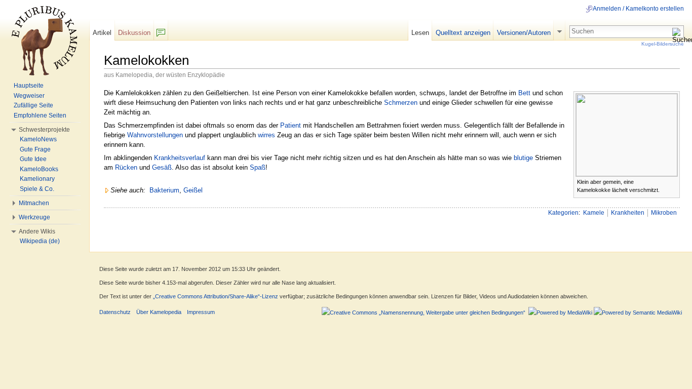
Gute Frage (35, 149)
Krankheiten (627, 212)
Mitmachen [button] (34, 203)
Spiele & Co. (37, 188)
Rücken (126, 167)
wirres (266, 135)
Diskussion (134, 32)
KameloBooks (39, 169)
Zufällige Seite (33, 105)
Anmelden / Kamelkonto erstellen (638, 8)
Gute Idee (33, 159)
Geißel (193, 190)
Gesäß (162, 167)
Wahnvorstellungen (155, 135)
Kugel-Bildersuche (662, 44)
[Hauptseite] (44, 40)
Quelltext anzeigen (463, 32)
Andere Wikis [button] (37, 231)
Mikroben (664, 212)
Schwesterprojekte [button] (44, 129)
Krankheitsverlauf (179, 158)
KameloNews (38, 139)
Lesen (420, 32)
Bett (524, 93)
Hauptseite (29, 85)
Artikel (102, 32)
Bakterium (164, 190)
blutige (523, 158)
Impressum (201, 312)
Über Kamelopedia (158, 312)
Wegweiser (29, 95)
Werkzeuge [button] (34, 217)
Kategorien (563, 212)
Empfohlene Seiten (40, 115)
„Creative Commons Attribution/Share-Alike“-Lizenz (215, 296)
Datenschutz (115, 312)
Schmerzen (400, 102)
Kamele (593, 212)
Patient (290, 125)
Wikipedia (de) (40, 241)
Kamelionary (37, 178)
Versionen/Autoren (524, 32)
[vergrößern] (672, 181)
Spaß (257, 167)
